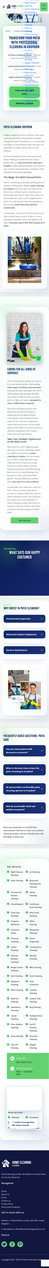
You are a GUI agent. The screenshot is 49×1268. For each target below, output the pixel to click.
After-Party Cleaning (34, 914)
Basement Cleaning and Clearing (35, 883)
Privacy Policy (7, 1204)
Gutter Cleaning (14, 948)
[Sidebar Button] (3, 7)
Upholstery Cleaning (16, 1009)
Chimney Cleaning (14, 940)
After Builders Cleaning (17, 1026)
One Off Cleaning (32, 37)
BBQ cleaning (35, 967)
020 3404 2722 (23, 1062)
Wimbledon (34, 1128)
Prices (4, 1197)
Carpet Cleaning (14, 1017)
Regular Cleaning (32, 63)
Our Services (24, 520)
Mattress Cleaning (15, 1000)
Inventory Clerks (32, 15)
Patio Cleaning (31, 47)
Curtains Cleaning (33, 991)
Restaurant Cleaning (34, 931)
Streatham (34, 1117)
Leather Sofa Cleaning (35, 1000)
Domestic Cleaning (34, 1038)
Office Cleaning (31, 34)
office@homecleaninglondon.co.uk (30, 1229)
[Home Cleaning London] (15, 6)
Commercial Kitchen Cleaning (16, 895)
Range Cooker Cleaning (17, 969)
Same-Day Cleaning (15, 914)
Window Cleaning (32, 94)
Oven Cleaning (31, 44)
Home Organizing (32, 9)
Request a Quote (24, 103)
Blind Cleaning (17, 990)
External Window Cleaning (14, 958)
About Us (5, 1194)
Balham (33, 1123)
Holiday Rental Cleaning (36, 1017)
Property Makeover (15, 923)
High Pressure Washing (17, 873)
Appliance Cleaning (15, 983)
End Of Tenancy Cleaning (33, 1027)
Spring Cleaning (31, 82)
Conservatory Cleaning (35, 948)
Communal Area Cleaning (35, 905)
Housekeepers (31, 12)
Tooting (15, 1123)
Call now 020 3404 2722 (24, 92)
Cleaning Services (32, 40)
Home (4, 1191)
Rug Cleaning (30, 72)
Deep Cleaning (17, 1036)
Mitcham (15, 1117)
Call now (43, 6)
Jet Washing (30, 18)
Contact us (6, 1200)
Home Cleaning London (32, 1259)
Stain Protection (32, 85)
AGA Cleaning (30, 97)
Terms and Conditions (10, 1207)
